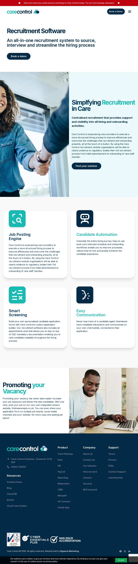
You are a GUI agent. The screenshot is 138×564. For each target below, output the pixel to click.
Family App (64, 507)
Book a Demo (116, 11)
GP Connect (64, 501)
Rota (60, 459)
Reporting (63, 477)
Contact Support (117, 471)
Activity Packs (15, 482)
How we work (90, 471)
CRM (60, 489)
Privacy (112, 459)
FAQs (111, 465)
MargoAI (62, 495)
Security (87, 483)
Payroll (61, 471)
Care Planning (65, 453)
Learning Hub (115, 477)
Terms (111, 453)
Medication (64, 483)
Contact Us (89, 459)
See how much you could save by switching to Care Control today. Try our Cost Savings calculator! (69, 3)
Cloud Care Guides (17, 505)
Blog (9, 488)
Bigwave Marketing (69, 551)
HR (59, 465)
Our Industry (89, 465)
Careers (87, 477)
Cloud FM (12, 494)
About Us (88, 453)
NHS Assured (90, 489)
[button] (129, 11)
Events (11, 500)
